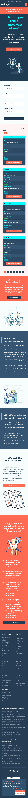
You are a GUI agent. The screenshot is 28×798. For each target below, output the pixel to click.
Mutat (6, 151)
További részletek (14, 297)
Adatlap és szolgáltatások (14, 162)
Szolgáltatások (8, 85)
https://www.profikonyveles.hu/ (11, 188)
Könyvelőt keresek (14, 49)
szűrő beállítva (8, 88)
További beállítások (19, 793)
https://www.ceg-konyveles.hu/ (11, 222)
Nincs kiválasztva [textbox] (9, 96)
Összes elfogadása (19, 790)
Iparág (5, 93)
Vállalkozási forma (9, 101)
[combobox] (14, 96)
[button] (26, 4)
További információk (14, 485)
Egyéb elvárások (8, 108)
